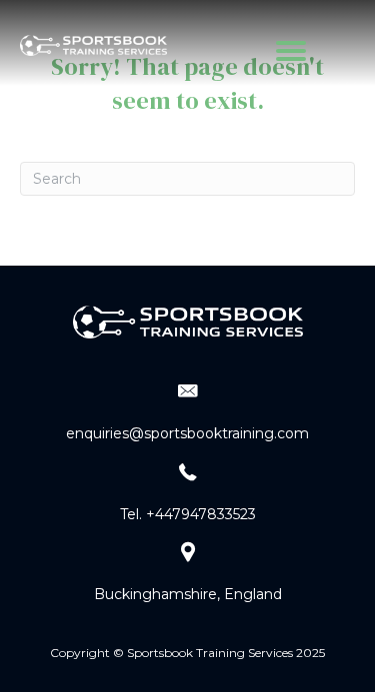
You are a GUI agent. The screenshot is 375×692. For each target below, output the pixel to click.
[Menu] (291, 51)
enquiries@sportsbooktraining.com (187, 433)
